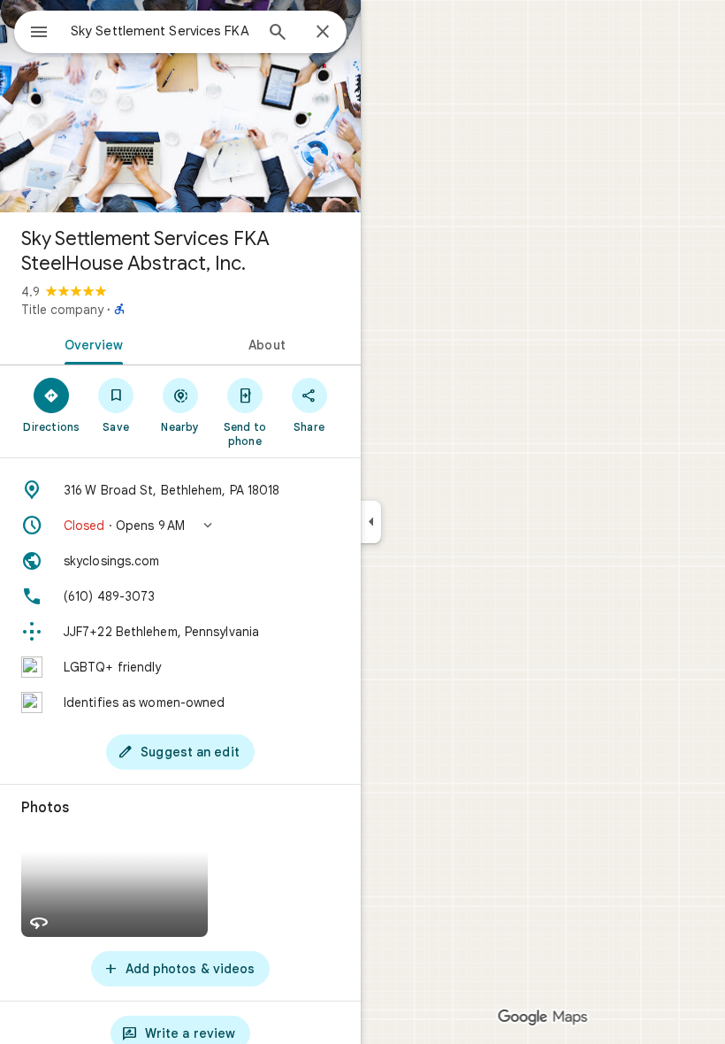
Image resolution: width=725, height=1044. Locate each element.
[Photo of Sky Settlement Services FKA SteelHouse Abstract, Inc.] (180, 106)
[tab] (90, 343)
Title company (62, 310)
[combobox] (162, 31)
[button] (180, 525)
